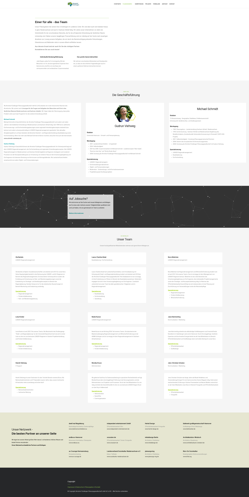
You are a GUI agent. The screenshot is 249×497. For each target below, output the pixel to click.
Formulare (156, 4)
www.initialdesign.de (151, 443)
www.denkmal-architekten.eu (78, 429)
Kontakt (172, 4)
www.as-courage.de (75, 456)
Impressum (71, 487)
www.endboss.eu (74, 443)
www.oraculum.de (112, 443)
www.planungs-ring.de (152, 456)
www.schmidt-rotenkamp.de (12, 138)
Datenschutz (80, 487)
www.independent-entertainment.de (118, 429)
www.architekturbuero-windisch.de (193, 443)
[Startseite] (73, 3)
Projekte (148, 4)
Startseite (117, 4)
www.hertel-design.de (151, 429)
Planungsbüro (127, 4)
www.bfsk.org (187, 456)
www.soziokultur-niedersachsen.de (117, 456)
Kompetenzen (139, 4)
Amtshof (164, 4)
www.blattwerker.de (189, 429)
